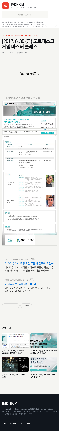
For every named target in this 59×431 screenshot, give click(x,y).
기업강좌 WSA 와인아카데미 (20, 284)
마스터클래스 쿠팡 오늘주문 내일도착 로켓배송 (29, 263)
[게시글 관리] (16, 306)
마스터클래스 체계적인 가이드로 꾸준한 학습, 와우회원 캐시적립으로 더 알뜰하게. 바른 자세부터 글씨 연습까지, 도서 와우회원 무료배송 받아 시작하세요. (29, 269)
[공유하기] (13, 306)
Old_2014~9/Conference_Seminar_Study (20, 35)
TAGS (22, 423)
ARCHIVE (13, 423)
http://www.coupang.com (17, 259)
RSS (28, 423)
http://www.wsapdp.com (16, 280)
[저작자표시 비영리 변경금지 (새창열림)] (36, 306)
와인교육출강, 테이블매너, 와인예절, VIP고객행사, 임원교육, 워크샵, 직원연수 (29, 289)
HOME (4, 423)
